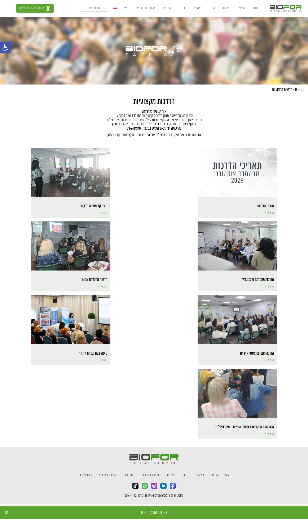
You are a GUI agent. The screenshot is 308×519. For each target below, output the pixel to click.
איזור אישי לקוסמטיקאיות (31, 8)
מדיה (212, 8)
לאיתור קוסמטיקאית (154, 513)
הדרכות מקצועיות (150, 475)
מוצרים (241, 8)
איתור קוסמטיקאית (145, 8)
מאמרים (198, 8)
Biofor (300, 90)
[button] (5, 47)
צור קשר (166, 8)
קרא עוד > (269, 213)
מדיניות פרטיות (86, 475)
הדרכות (182, 8)
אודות (255, 8)
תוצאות (226, 8)
